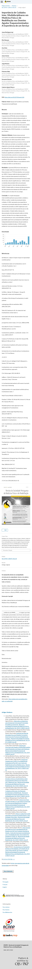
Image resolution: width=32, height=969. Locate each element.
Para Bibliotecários (7, 912)
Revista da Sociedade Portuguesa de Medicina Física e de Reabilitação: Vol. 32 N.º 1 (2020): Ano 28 (17, 740)
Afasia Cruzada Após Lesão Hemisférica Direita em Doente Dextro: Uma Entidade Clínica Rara (17, 815)
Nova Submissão (8, 871)
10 (11, 859)
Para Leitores (6, 907)
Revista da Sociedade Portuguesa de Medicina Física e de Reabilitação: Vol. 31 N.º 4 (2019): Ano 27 (17, 818)
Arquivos (14, 5)
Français (5, 884)
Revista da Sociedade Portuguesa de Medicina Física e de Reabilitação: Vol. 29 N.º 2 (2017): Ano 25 (17, 853)
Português (5, 882)
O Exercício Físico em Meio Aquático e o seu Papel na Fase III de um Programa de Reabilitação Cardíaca (17, 801)
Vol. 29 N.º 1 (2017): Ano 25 (9, 7)
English (5, 887)
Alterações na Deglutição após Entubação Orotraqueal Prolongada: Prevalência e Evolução (16, 722)
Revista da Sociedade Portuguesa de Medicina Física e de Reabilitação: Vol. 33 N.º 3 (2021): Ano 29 (17, 838)
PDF (5, 530)
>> (14, 859)
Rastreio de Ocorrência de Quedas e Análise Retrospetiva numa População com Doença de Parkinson (17, 747)
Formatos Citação (7, 550)
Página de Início (6, 5)
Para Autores (6, 909)
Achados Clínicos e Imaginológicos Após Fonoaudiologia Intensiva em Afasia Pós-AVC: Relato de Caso (16, 780)
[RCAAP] (9, 931)
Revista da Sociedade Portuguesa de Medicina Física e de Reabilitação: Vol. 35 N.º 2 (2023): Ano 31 (17, 784)
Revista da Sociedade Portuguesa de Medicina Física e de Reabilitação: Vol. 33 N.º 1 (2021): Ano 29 (17, 726)
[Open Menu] (2, 1)
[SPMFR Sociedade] (13, 897)
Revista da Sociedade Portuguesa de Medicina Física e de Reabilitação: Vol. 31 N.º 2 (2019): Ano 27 (17, 752)
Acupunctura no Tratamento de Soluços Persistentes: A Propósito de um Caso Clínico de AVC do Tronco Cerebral (17, 848)
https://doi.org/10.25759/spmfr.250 (14, 97)
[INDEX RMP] (10, 936)
